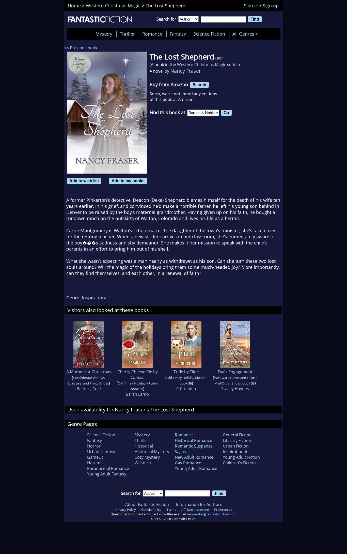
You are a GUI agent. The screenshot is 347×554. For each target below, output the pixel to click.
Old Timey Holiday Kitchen (138, 383)
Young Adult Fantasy (106, 474)
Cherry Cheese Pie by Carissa (137, 374)
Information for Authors (199, 504)
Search (199, 84)
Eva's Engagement (235, 372)
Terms (171, 509)
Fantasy (178, 34)
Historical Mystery (152, 451)
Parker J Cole (89, 388)
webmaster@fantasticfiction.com (211, 514)
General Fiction (237, 435)
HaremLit (96, 463)
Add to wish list (84, 180)
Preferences (223, 509)
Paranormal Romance (108, 468)
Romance (152, 34)
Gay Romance (188, 463)
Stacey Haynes (235, 388)
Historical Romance (193, 440)
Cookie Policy (151, 509)
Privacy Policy (125, 509)
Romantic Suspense (194, 446)
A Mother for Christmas (88, 372)
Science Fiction (209, 34)
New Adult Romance (194, 457)
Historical (144, 446)
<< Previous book (80, 48)
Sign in (251, 6)
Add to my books (128, 180)
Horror (94, 446)
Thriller (127, 34)
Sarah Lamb (137, 394)
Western (143, 463)
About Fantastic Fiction (147, 504)
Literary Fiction (237, 440)
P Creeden (186, 388)
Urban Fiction (236, 446)
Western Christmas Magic (201, 64)
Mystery (104, 34)
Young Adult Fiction (241, 457)
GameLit (95, 457)
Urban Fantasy (101, 451)
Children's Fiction (239, 463)
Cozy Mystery (147, 457)
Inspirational (95, 298)
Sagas (180, 451)
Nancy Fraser (185, 70)
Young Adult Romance (196, 468)
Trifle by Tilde (186, 372)
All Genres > (246, 34)
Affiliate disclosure (195, 509)
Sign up (271, 6)
